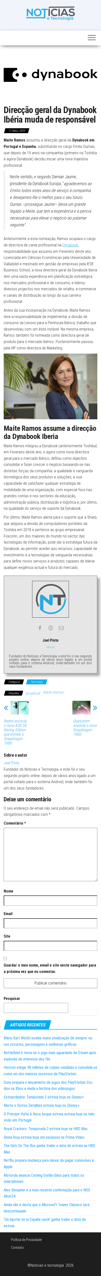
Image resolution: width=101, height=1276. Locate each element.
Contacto (17, 1248)
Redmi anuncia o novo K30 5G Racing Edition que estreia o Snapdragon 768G (15, 732)
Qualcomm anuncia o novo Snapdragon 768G (85, 728)
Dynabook (70, 245)
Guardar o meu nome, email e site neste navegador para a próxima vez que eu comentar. (50, 968)
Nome (8, 891)
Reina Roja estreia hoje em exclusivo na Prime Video (44, 1137)
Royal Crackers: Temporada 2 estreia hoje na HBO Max (46, 1128)
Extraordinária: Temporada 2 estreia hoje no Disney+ (44, 1097)
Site (7, 936)
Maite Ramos (53, 692)
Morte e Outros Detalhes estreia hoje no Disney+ (42, 1105)
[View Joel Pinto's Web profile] (50, 628)
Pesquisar (12, 998)
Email (8, 913)
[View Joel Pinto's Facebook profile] (40, 628)
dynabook (32, 693)
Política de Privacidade (26, 1240)
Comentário (15, 823)
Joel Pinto (11, 763)
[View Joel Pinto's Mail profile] (61, 628)
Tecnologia (36, 682)
